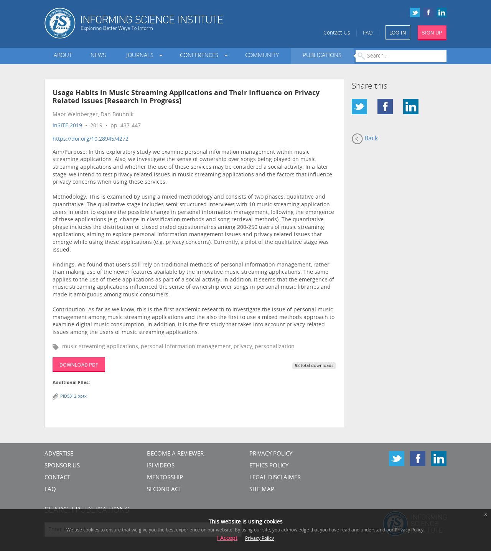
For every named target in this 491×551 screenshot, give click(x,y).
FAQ (368, 33)
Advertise (58, 454)
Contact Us (336, 33)
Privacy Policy (270, 454)
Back (370, 139)
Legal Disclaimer (275, 478)
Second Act (164, 490)
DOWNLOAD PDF (78, 364)
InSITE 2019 (67, 126)
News (98, 56)
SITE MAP (261, 490)
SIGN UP (432, 32)
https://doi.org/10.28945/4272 (91, 139)
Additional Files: (71, 383)
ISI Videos (161, 466)
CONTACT (57, 478)
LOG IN (397, 32)
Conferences (200, 56)
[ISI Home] (160, 23)
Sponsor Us (62, 466)
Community (262, 56)
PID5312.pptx (73, 397)
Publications (322, 56)
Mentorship (165, 478)
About (63, 56)
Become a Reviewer (175, 454)
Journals (141, 56)
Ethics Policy (268, 466)
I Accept (227, 538)
